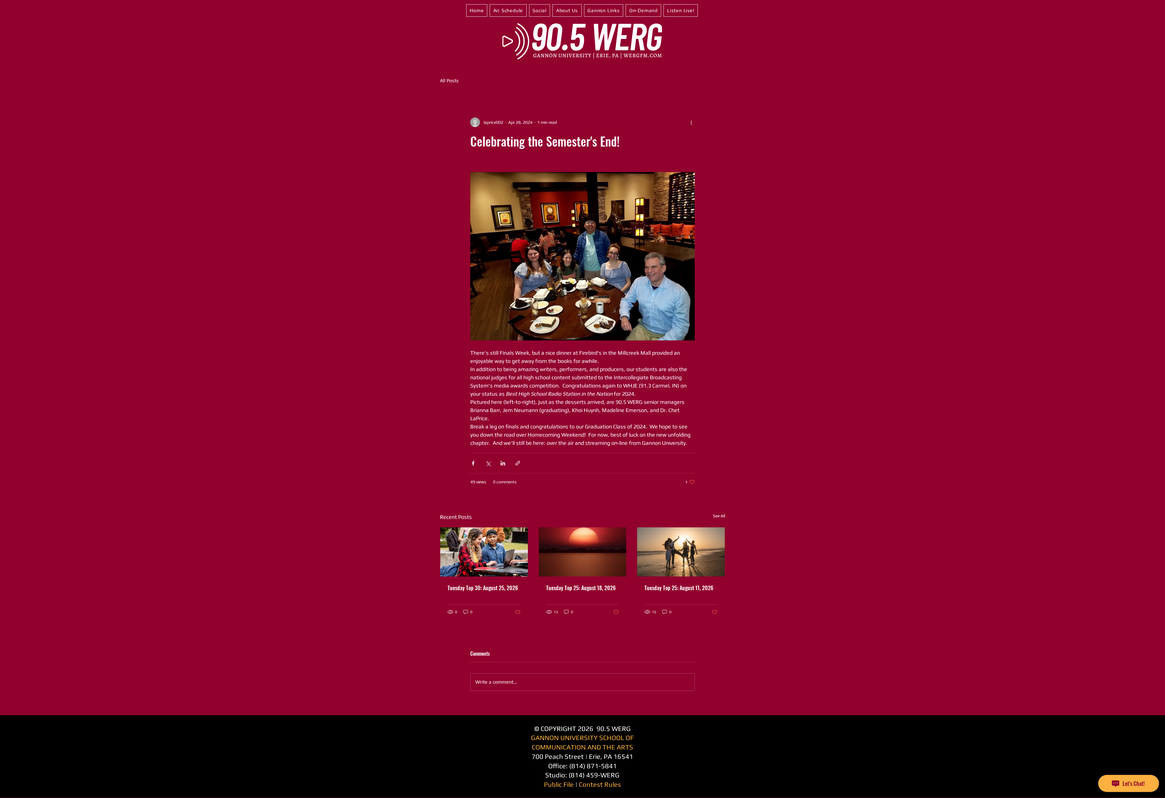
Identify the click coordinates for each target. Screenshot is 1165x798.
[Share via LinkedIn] (503, 463)
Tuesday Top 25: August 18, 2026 (581, 588)
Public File (559, 784)
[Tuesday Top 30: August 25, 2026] (484, 552)
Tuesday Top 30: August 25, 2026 (482, 588)
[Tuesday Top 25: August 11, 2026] (681, 552)
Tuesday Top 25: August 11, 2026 (678, 588)
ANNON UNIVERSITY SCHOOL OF (584, 738)
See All (719, 515)
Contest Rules (600, 784)
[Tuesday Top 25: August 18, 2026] (582, 552)
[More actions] (691, 122)
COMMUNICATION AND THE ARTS (582, 747)
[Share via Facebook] (473, 463)
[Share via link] (518, 463)
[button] (508, 10)
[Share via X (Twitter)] (488, 463)
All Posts (449, 80)
